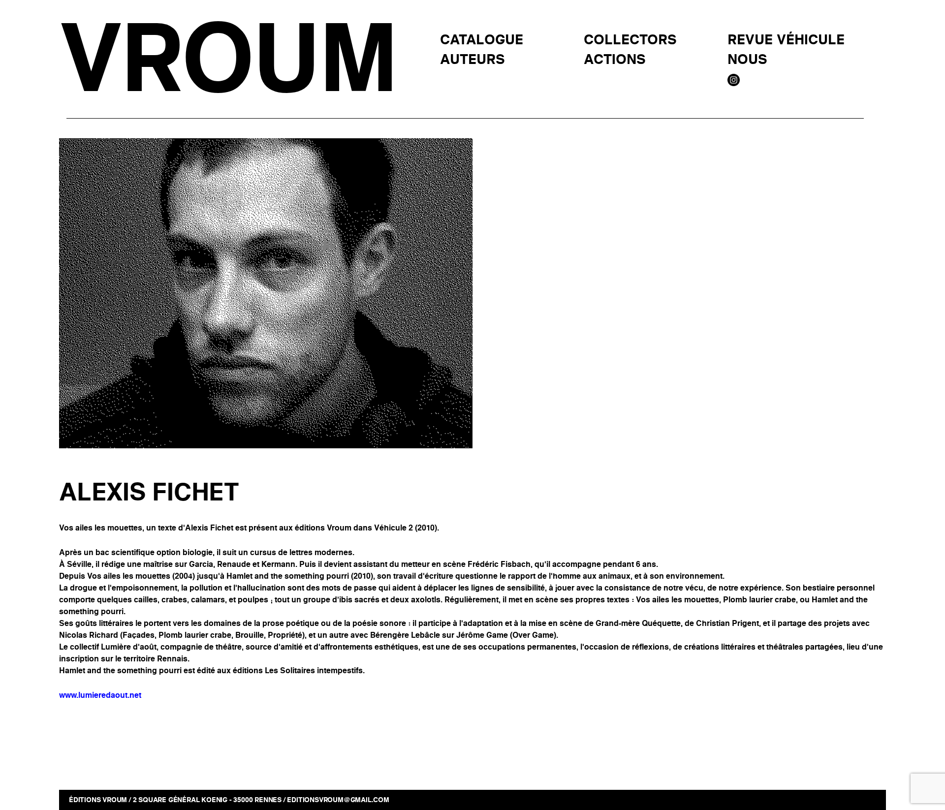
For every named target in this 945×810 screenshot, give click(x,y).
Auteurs (472, 60)
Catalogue (481, 40)
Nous (747, 60)
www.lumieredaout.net (100, 695)
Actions (615, 60)
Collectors (630, 40)
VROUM (227, 60)
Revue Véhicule (786, 40)
